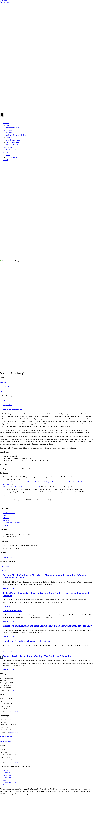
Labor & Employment (13, 140)
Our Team (6, 123)
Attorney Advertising (9, 782)
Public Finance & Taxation (11, 523)
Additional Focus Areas (13, 145)
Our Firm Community (10, 150)
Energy (5, 515)
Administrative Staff (12, 128)
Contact (5, 160)
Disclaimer (6, 773)
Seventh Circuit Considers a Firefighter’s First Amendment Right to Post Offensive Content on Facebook (44, 576)
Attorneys (9, 125)
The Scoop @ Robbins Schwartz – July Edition (26, 641)
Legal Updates (7, 147)
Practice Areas (7, 130)
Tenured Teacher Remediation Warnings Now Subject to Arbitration (37, 656)
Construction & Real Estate (14, 142)
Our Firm (6, 120)
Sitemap (5, 780)
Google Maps (13, 690)
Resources (6, 152)
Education (9, 133)
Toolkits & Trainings (12, 157)
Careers (5, 770)
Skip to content (3, 0)
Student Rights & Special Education (17, 135)
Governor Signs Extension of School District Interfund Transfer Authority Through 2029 (47, 626)
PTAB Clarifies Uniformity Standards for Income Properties (22, 487)
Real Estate (6, 525)
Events (8, 155)
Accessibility (7, 777)
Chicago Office (7, 557)
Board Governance (9, 513)
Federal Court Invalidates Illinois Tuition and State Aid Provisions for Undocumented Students (46, 594)
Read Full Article (8, 588)
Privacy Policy (7, 775)
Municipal (9, 137)
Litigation (6, 518)
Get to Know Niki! (12, 610)
